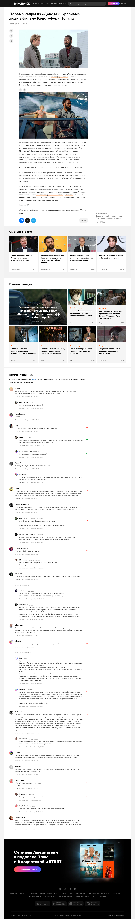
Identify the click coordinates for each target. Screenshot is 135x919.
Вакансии (13, 893)
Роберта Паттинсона (41, 82)
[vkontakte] (11, 31)
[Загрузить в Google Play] (59, 903)
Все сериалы (117, 893)
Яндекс (121, 915)
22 (123, 360)
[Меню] (10, 4)
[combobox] (83, 4)
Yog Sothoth (19, 780)
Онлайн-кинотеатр (42, 3)
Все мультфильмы (35, 896)
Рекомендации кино (66, 896)
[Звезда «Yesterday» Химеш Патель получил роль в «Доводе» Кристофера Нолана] (53, 254)
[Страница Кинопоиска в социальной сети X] (65, 889)
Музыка (67, 915)
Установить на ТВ (60, 3)
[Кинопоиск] (22, 3)
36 (85, 220)
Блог (70, 893)
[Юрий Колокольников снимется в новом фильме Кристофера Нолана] (82, 254)
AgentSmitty (23, 518)
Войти (123, 3)
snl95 (17, 488)
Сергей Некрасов (21, 548)
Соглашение (33, 893)
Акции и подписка (82, 896)
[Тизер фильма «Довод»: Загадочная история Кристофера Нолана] (23, 254)
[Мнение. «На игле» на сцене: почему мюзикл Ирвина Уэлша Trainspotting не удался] (53, 344)
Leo (20, 658)
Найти (103, 4)
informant (18, 574)
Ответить (17, 396)
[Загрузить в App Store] (42, 903)
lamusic (17, 388)
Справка (63, 893)
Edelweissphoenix (25, 451)
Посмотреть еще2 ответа (22, 585)
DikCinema (23, 560)
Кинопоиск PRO (80, 893)
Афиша (73, 915)
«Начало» (69, 194)
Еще (23, 396)
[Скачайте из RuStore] (92, 903)
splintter (22, 591)
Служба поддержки (99, 896)
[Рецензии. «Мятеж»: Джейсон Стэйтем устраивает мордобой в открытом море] (23, 344)
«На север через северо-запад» (49, 194)
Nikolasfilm (19, 641)
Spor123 (18, 766)
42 (35, 269)
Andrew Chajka (20, 712)
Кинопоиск (25, 915)
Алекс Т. (18, 463)
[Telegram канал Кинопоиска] (70, 889)
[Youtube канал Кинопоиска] (74, 889)
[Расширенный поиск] (100, 4)
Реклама (23, 893)
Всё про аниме (77, 308)
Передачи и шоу (50, 896)
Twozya (17, 753)
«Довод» (30, 79)
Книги (79, 915)
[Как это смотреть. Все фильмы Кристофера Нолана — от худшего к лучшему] (82, 344)
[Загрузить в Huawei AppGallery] (76, 903)
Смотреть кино (114, 3)
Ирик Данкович (20, 414)
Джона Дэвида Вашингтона (62, 82)
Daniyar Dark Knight (22, 504)
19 (93, 269)
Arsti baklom (23, 402)
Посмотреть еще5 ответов (23, 652)
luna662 (22, 794)
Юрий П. (22, 437)
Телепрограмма (59, 915)
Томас (33, 150)
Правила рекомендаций (48, 893)
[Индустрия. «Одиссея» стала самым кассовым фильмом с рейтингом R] (111, 344)
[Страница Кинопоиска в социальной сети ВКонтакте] (60, 889)
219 (93, 360)
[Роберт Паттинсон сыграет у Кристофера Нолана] (111, 254)
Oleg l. (17, 426)
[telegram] (11, 41)
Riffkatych (22, 475)
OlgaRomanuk (20, 817)
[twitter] (11, 36)
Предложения (94, 893)
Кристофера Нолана (59, 76)
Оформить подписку (28, 869)
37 (123, 269)
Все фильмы (105, 893)
